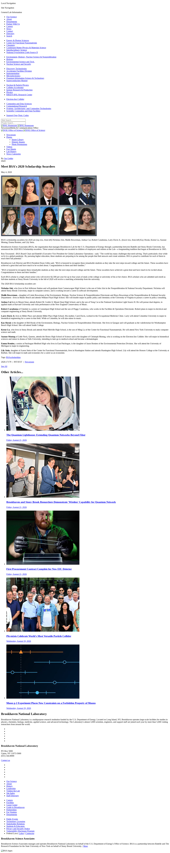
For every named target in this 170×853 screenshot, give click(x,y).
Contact (9, 31)
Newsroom (11, 135)
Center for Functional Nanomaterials (21, 43)
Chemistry (10, 45)
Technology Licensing (15, 821)
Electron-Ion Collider (15, 99)
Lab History (11, 151)
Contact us (5, 760)
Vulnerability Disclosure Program (20, 831)
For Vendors (11, 812)
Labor (21, 833)
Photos (9, 137)
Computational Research (16, 106)
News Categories (13, 154)
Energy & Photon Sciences (17, 40)
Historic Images (18, 142)
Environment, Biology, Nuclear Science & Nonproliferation (31, 57)
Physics (9, 92)
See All (4, 366)
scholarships (15, 357)
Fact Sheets (11, 149)
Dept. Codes (23, 115)
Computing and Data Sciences (19, 104)
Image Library (18, 139)
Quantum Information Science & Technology (25, 78)
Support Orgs (12, 115)
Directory (10, 33)
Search (9, 36)
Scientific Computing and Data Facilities (23, 111)
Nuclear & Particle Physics (17, 85)
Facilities (10, 802)
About (9, 19)
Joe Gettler (8, 158)
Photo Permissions (19, 144)
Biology (9, 59)
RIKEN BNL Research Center (19, 95)
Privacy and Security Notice (18, 828)
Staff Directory (12, 796)
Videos (9, 147)
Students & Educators (15, 826)
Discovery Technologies (16, 68)
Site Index (10, 793)
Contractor (29, 833)
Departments (11, 21)
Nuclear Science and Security (18, 64)
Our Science (11, 17)
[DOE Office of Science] (23, 130)
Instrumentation (12, 73)
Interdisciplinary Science (16, 50)
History (9, 786)
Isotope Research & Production (19, 90)
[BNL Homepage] (17, 125)
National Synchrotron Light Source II (22, 52)
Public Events (12, 819)
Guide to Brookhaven (15, 807)
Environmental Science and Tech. (20, 62)
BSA (8, 357)
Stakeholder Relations (15, 824)
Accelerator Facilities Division (19, 71)
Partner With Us (13, 24)
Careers (9, 26)
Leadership (11, 788)
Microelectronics (13, 76)
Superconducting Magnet (16, 80)
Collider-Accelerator (15, 87)
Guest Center (11, 805)
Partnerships (11, 810)
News (8, 29)
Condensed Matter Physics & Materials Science (26, 48)
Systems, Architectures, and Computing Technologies (28, 108)
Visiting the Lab (13, 791)
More (85, 846)
